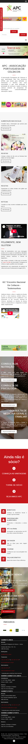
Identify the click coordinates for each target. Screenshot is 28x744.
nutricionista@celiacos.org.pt (7, 670)
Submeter (23, 34)
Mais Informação (6, 128)
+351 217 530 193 (5, 659)
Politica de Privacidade (9, 738)
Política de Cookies (21, 737)
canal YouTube (7, 262)
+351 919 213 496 (5, 705)
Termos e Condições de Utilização (9, 737)
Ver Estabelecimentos (8, 611)
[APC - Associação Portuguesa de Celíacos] (14, 8)
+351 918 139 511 (5, 667)
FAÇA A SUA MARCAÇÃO (9, 380)
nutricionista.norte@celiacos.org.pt (9, 707)
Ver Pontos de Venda (8, 590)
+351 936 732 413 (15, 705)
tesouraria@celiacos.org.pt (7, 662)
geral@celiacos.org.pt (6, 654)
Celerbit (21, 735)
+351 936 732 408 (15, 659)
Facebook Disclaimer (19, 738)
